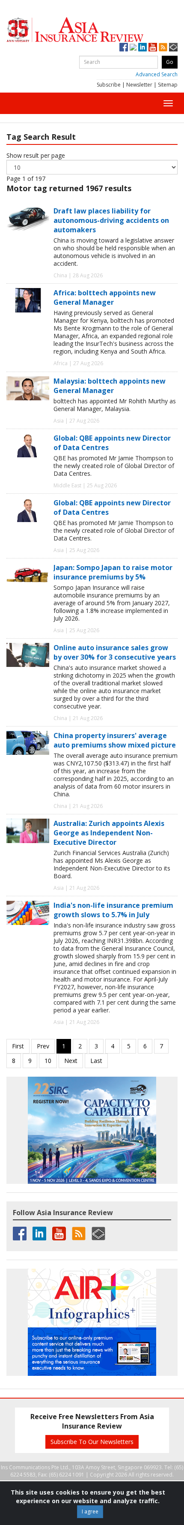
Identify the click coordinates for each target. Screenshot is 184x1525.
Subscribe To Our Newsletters (92, 1442)
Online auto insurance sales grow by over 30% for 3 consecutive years (114, 652)
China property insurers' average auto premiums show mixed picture (114, 740)
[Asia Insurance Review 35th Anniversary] (92, 29)
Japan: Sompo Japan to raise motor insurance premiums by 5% (112, 572)
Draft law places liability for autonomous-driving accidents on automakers (111, 220)
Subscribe (109, 84)
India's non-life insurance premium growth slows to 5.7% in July (113, 910)
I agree (90, 1511)
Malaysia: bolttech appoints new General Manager (109, 385)
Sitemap (168, 84)
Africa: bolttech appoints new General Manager (104, 297)
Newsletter (139, 84)
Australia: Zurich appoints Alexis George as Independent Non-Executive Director (108, 833)
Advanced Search (157, 74)
